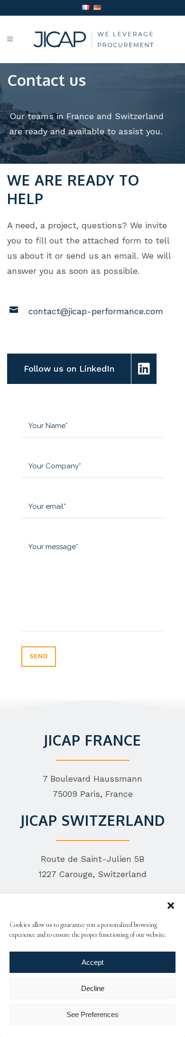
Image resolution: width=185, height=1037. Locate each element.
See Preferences (92, 1014)
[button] (171, 905)
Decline (92, 988)
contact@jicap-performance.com (95, 311)
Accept (92, 962)
